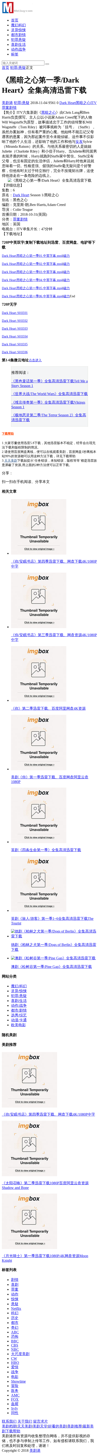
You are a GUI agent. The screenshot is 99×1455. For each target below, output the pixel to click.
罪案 (5, 108)
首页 (14, 20)
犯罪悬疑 (18, 40)
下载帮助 (8, 433)
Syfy (14, 1408)
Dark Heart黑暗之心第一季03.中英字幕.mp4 (32, 272)
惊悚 (14, 1299)
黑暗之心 (83, 103)
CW (14, 1358)
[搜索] (47, 64)
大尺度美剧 (20, 1354)
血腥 (14, 1404)
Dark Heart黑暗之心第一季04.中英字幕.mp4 (32, 280)
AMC (15, 1395)
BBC (15, 1341)
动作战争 (18, 49)
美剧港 (7, 103)
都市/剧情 (19, 1010)
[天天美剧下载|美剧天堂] (17, 12)
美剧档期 (9, 1426)
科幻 (14, 1313)
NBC (15, 1349)
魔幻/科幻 (19, 986)
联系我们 (9, 1421)
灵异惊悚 (18, 30)
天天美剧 (10, 460)
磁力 (66, 272)
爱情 (14, 1367)
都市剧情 (18, 35)
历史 (14, 1318)
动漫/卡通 (19, 1020)
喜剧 (14, 1284)
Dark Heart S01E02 (15, 320)
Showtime (18, 1381)
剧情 (13, 108)
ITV (93, 103)
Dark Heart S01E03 (15, 328)
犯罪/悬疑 (18, 68)
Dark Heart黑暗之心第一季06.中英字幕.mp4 (32, 296)
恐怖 (14, 1336)
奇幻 (14, 1327)
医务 (14, 1391)
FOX (15, 1399)
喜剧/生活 (19, 1001)
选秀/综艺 (19, 1015)
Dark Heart (67, 103)
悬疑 (14, 1304)
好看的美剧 (57, 1426)
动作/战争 (19, 1005)
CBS (14, 1345)
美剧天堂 (40, 1426)
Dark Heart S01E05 (15, 344)
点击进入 (35, 360)
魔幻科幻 (18, 25)
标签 (14, 54)
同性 (14, 1413)
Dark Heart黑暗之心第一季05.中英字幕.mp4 (32, 288)
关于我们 (24, 1421)
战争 (14, 1372)
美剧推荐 (74, 1426)
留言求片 (40, 1421)
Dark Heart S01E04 (15, 336)
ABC (15, 1332)
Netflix (16, 1309)
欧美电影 (18, 1025)
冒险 (14, 1386)
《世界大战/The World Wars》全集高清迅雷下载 (49, 394)
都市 (14, 1323)
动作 (14, 1294)
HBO (15, 1363)
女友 (79, 142)
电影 (14, 1377)
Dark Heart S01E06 (15, 352)
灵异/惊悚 (19, 991)
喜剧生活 (18, 44)
